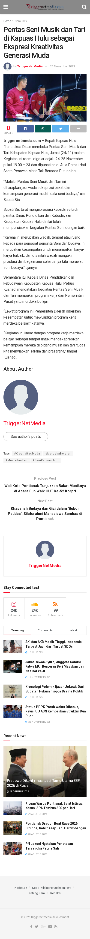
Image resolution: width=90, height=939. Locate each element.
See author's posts (26, 436)
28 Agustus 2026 (37, 834)
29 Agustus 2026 (19, 791)
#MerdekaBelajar (58, 453)
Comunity (21, 21)
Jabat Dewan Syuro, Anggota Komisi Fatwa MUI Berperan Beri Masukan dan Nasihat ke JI (54, 666)
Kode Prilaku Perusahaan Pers (51, 888)
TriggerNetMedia (30, 66)
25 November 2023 (62, 66)
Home (7, 21)
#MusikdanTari (16, 460)
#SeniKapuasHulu (46, 460)
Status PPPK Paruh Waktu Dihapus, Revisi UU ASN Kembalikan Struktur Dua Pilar (55, 711)
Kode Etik (21, 888)
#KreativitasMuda (27, 453)
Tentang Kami (36, 893)
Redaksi (55, 893)
